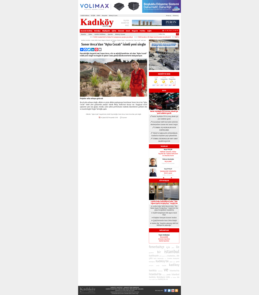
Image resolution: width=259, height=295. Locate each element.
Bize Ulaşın (131, 290)
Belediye (97, 31)
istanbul (171, 251)
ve (166, 270)
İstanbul (175, 274)
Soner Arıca (121, 114)
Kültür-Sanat (98, 40)
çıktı (151, 258)
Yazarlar (83, 34)
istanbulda (171, 256)
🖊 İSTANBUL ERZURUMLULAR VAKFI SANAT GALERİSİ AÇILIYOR (164, 140)
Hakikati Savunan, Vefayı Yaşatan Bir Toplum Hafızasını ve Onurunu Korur (168, 154)
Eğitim (114, 31)
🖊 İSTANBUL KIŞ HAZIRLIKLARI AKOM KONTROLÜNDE (164, 129)
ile (177, 247)
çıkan (171, 262)
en (175, 256)
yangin (157, 265)
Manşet (108, 40)
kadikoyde (154, 255)
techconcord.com (115, 293)
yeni (177, 261)
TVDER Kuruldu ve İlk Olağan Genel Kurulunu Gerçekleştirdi (145, 37)
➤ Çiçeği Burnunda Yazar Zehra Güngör (164, 220)
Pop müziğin (114, 114)
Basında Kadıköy (86, 31)
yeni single (138, 114)
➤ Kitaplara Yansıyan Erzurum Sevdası (164, 218)
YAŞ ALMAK (168, 161)
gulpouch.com (123, 293)
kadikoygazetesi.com (113, 289)
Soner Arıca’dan (129, 114)
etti (167, 279)
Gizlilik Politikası (85, 15)
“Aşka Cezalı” (95, 114)
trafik (160, 256)
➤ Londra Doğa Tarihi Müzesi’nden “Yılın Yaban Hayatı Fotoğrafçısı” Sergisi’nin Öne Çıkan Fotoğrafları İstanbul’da (164, 208)
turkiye (150, 279)
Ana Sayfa (117, 290)
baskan (174, 277)
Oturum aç (175, 15)
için (168, 247)
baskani (163, 256)
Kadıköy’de (161, 279)
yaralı (169, 274)
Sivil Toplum (113, 40)
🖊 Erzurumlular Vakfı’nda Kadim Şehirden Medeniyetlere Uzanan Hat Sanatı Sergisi (164, 123)
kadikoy (174, 265)
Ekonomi (121, 31)
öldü (168, 277)
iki (166, 256)
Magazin (135, 31)
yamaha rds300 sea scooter (116, 292)
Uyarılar (110, 34)
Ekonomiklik (164, 237)
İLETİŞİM (93, 15)
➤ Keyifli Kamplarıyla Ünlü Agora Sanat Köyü (164, 214)
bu (171, 277)
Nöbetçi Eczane (113, 15)
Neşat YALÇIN (168, 149)
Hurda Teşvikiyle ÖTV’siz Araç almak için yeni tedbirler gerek (164, 112)
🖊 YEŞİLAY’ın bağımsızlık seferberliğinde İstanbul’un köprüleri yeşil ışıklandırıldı (164, 134)
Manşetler (104, 15)
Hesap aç (168, 15)
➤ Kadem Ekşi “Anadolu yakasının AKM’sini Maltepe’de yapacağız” (164, 224)
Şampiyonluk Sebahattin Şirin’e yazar (168, 172)
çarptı (153, 279)
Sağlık (149, 31)
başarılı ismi (102, 114)
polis (173, 247)
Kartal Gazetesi (164, 241)
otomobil (151, 265)
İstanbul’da (174, 270)
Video (90, 34)
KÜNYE (98, 15)
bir (159, 252)
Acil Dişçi (136, 293)
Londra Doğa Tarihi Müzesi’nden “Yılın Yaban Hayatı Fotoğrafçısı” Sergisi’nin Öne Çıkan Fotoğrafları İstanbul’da (164, 203)
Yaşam (122, 40)
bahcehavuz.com (130, 293)
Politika (142, 31)
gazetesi (151, 252)
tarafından (160, 271)
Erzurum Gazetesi (164, 239)
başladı (164, 265)
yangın (156, 279)
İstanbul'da (155, 274)
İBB (178, 277)
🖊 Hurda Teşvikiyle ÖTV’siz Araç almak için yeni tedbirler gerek (164, 117)
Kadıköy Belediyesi (157, 277)
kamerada (160, 258)
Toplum (119, 40)
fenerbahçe (156, 247)
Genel (128, 31)
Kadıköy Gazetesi (85, 40)
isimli (108, 114)
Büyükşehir (106, 31)
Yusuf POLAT (168, 169)
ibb (178, 256)
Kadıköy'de (162, 261)
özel (165, 258)
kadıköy (153, 270)
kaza (155, 258)
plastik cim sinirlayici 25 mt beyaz (131, 292)
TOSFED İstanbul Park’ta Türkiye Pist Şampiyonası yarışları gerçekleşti (104, 37)
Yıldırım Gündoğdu (168, 159)
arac (174, 262)
